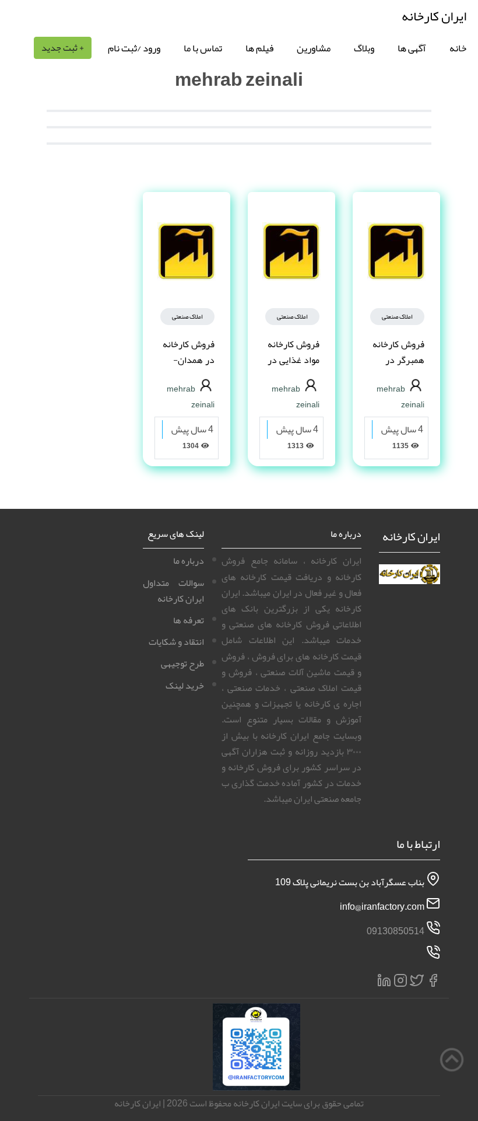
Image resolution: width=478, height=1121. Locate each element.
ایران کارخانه (434, 16)
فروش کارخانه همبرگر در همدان (398, 360)
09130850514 (395, 931)
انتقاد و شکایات (176, 642)
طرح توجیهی (182, 663)
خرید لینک (185, 685)
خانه (457, 48)
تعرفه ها (188, 620)
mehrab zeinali (400, 396)
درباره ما (188, 560)
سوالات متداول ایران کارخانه (173, 591)
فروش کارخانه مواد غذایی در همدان (293, 360)
